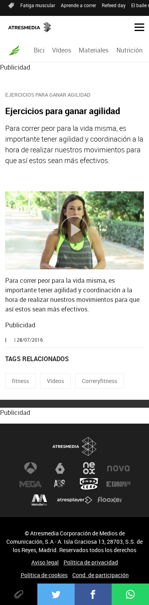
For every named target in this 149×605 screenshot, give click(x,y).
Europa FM (118, 484)
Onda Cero (89, 484)
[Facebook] (93, 594)
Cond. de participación (100, 575)
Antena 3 (31, 468)
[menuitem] (39, 50)
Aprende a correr (78, 5)
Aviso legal (45, 562)
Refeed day (114, 5)
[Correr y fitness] (14, 50)
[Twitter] (56, 594)
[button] (136, 26)
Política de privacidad (91, 562)
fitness (20, 381)
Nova (118, 468)
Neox (89, 468)
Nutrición (129, 50)
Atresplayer (75, 500)
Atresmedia (75, 446)
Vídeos (61, 50)
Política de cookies (44, 575)
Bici (39, 50)
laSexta (60, 468)
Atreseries (60, 484)
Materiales (93, 50)
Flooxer (110, 500)
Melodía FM (39, 500)
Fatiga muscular (37, 5)
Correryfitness (99, 381)
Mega (31, 484)
